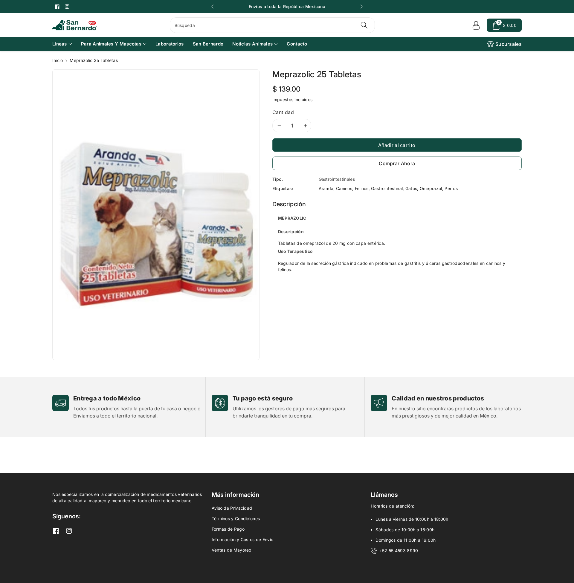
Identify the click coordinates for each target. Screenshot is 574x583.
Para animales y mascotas (111, 44)
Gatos (411, 188)
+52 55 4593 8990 (398, 550)
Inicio (57, 60)
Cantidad (283, 112)
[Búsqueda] (364, 25)
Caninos (344, 188)
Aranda (326, 188)
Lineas (59, 44)
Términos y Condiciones (236, 518)
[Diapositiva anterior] (212, 6)
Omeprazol (431, 188)
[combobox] (272, 25)
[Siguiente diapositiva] (361, 6)
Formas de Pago (228, 529)
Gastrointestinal (387, 188)
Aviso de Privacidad (232, 508)
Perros (451, 188)
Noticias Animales (252, 44)
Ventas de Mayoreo (231, 549)
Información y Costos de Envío (243, 539)
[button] (504, 25)
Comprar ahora (397, 163)
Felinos (362, 188)
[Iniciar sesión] (476, 25)
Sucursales (508, 44)
